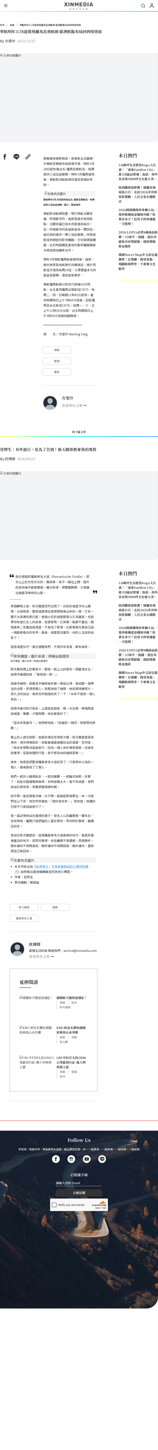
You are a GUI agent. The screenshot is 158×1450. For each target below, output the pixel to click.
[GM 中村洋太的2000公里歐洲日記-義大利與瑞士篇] (36, 1068)
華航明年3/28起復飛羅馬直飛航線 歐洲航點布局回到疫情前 (50, 24)
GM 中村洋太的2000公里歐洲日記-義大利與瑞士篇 (71, 1062)
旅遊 (12, 24)
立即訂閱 (79, 1193)
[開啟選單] (6, 6)
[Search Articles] (143, 5)
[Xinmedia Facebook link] (56, 1159)
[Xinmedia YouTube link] (87, 1159)
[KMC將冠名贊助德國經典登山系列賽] (36, 1038)
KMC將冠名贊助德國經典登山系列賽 (71, 1030)
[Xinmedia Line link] (102, 1159)
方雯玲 (10, 40)
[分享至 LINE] (16, 157)
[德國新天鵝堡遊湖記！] (36, 1009)
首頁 (2, 24)
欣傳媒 (10, 458)
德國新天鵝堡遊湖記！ (71, 998)
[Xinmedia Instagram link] (71, 1159)
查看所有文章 (72, 405)
